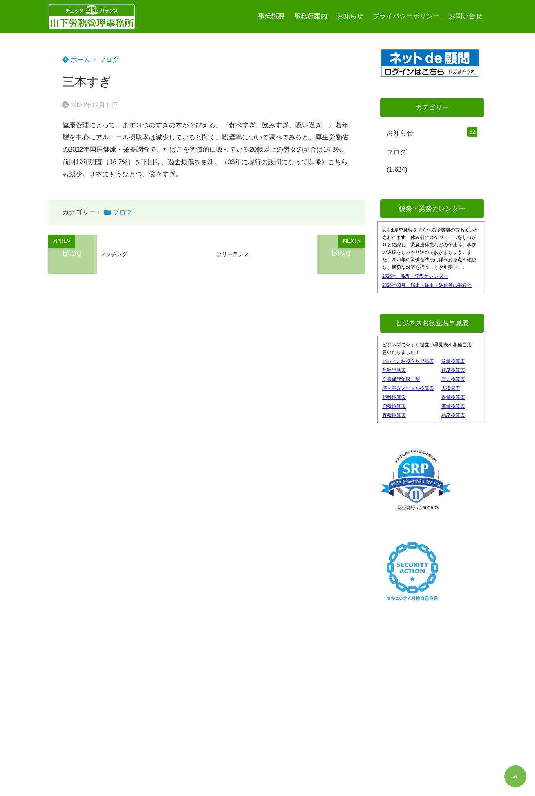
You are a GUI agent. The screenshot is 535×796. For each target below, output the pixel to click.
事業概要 (271, 16)
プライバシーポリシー (406, 16)
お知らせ (350, 16)
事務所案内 (310, 16)
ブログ (109, 59)
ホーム (79, 59)
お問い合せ (465, 16)
